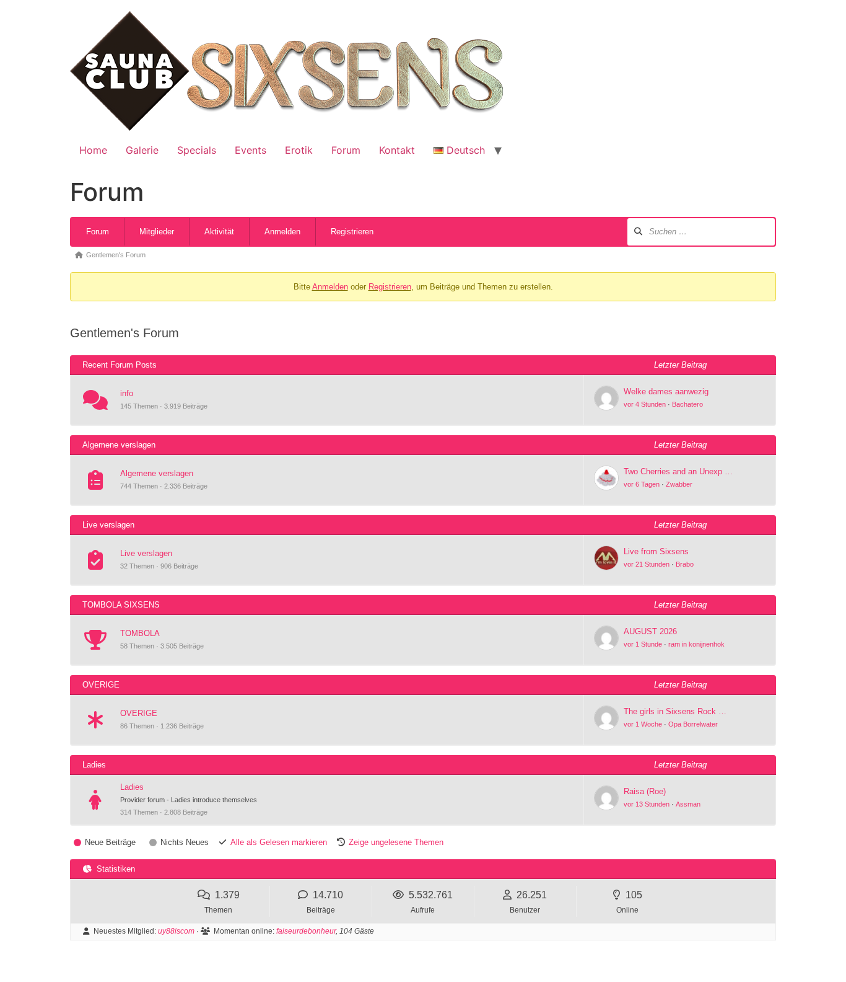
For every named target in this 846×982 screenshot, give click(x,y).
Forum (345, 150)
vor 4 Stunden (645, 404)
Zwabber (679, 484)
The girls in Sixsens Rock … (675, 711)
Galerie (142, 150)
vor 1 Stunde (643, 644)
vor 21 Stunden (646, 564)
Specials (196, 150)
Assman (688, 804)
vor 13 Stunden (646, 804)
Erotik (299, 150)
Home (93, 150)
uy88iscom (176, 931)
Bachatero (687, 404)
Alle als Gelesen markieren (278, 842)
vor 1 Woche (643, 724)
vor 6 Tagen (642, 484)
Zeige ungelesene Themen (396, 842)
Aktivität (219, 231)
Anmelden (282, 231)
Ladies (132, 787)
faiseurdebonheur (306, 931)
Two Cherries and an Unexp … (678, 471)
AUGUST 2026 (650, 631)
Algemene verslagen (156, 473)
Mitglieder (156, 231)
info (126, 393)
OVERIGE (138, 713)
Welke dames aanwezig (666, 391)
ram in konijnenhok (696, 644)
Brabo (685, 564)
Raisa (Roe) (645, 791)
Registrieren (352, 231)
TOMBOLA (140, 633)
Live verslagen (146, 553)
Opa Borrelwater (693, 724)
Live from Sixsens (656, 551)
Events (250, 150)
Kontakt (397, 150)
